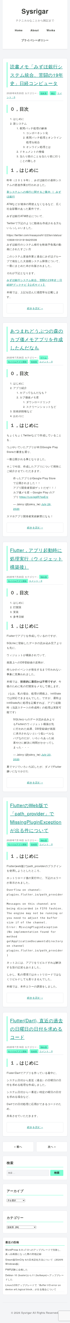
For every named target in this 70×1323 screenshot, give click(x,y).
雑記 (53, 93)
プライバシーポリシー (35, 40)
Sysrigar (34, 11)
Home (19, 30)
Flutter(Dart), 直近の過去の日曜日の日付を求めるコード (36, 1028)
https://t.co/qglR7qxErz (33, 497)
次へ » (52, 1146)
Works (51, 30)
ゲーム (44, 357)
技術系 (44, 93)
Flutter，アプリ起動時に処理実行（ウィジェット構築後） (36, 558)
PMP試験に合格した (16, 1269)
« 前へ (18, 1146)
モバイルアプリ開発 (17, 361)
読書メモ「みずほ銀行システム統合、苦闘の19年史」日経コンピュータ (36, 74)
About (34, 30)
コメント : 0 (46, 361)
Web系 (44, 576)
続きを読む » (35, 308)
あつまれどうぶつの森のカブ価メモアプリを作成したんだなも (36, 339)
